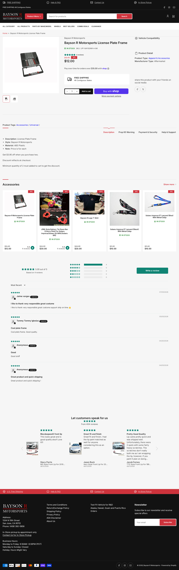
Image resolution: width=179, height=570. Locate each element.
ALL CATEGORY (9, 26)
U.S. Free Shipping (15, 491)
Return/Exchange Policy (58, 508)
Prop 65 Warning (126, 132)
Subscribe (168, 522)
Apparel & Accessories (159, 58)
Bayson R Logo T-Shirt (89, 218)
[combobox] (89, 16)
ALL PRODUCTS (23, 26)
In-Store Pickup (145, 2)
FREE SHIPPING (13, 2)
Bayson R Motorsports (74, 38)
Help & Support (169, 132)
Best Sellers (69, 26)
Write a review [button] (152, 270)
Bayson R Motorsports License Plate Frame (19, 216)
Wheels (57, 26)
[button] (70, 54)
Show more (169, 184)
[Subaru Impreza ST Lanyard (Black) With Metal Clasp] (124, 209)
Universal (34, 125)
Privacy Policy (53, 514)
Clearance (96, 26)
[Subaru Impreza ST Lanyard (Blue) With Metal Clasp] (159, 202)
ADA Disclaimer (54, 518)
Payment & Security (148, 132)
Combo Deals (83, 26)
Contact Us (99, 2)
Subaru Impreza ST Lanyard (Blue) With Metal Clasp (159, 216)
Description (108, 132)
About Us (51, 521)
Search (124, 16)
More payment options (111, 96)
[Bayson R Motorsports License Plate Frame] (19, 202)
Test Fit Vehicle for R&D (102, 504)
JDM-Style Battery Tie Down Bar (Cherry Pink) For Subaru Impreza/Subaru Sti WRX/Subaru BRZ (54, 232)
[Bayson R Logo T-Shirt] (89, 203)
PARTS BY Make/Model (41, 26)
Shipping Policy (54, 511)
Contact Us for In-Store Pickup (17, 535)
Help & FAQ (56, 2)
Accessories (22, 125)
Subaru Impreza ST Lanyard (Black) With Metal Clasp (124, 230)
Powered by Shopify (168, 565)
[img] (15, 292)
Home (5, 33)
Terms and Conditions (57, 504)
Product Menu (33, 16)
